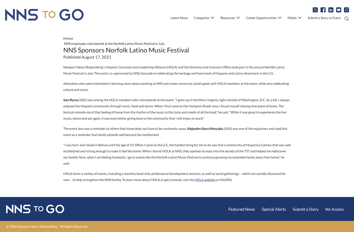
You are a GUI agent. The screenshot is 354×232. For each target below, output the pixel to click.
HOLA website (205, 180)
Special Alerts (274, 209)
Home (68, 38)
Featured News (241, 209)
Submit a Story (306, 209)
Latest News (179, 18)
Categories (201, 18)
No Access (334, 209)
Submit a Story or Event (324, 18)
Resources (227, 18)
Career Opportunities (261, 18)
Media (292, 18)
